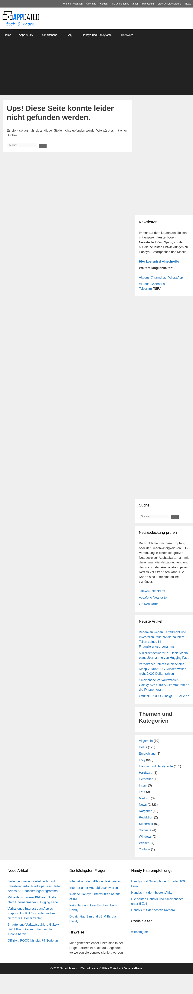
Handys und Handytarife (97, 34)
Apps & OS (26, 34)
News (188, 3)
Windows (145, 836)
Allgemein (146, 741)
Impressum (148, 3)
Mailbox (144, 798)
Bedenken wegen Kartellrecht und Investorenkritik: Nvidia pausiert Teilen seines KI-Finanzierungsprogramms (34, 886)
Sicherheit (146, 824)
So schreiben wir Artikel (125, 3)
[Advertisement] (96, 68)
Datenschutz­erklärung (169, 3)
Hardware (127, 34)
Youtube (144, 849)
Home (7, 34)
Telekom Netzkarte (152, 591)
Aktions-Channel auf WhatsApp (161, 277)
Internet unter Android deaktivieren (93, 888)
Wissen (144, 843)
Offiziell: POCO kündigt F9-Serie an (164, 696)
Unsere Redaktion (73, 3)
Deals (143, 747)
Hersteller (146, 779)
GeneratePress (133, 968)
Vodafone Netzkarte (153, 597)
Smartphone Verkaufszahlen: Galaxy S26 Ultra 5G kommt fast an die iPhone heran (164, 684)
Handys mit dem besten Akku (151, 892)
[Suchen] (43, 146)
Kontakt (104, 3)
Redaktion (146, 817)
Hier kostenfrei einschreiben (160, 261)
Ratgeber (145, 811)
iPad (142, 792)
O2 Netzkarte (148, 604)
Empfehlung (147, 753)
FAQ (69, 34)
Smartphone (49, 34)
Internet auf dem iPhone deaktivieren (95, 881)
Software (145, 830)
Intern (143, 785)
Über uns (91, 3)
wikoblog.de (139, 932)
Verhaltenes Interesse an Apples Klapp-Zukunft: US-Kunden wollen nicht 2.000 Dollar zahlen (162, 668)
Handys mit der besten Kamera (153, 910)
